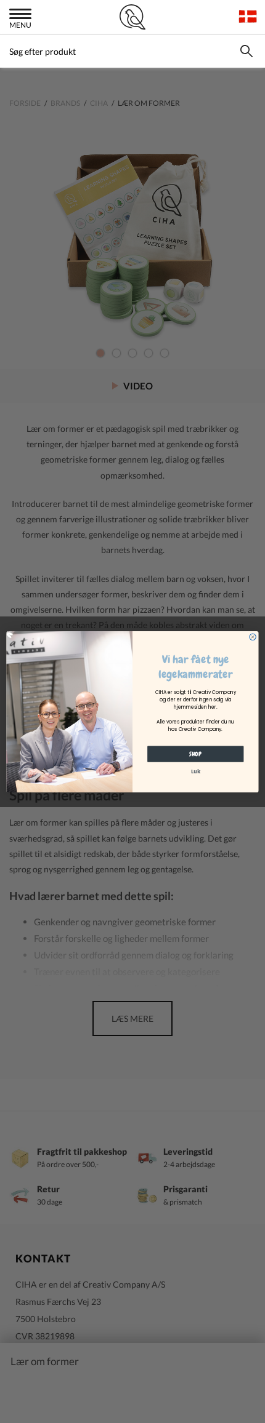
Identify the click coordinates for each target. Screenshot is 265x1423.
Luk (195, 771)
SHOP (195, 753)
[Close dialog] (253, 637)
